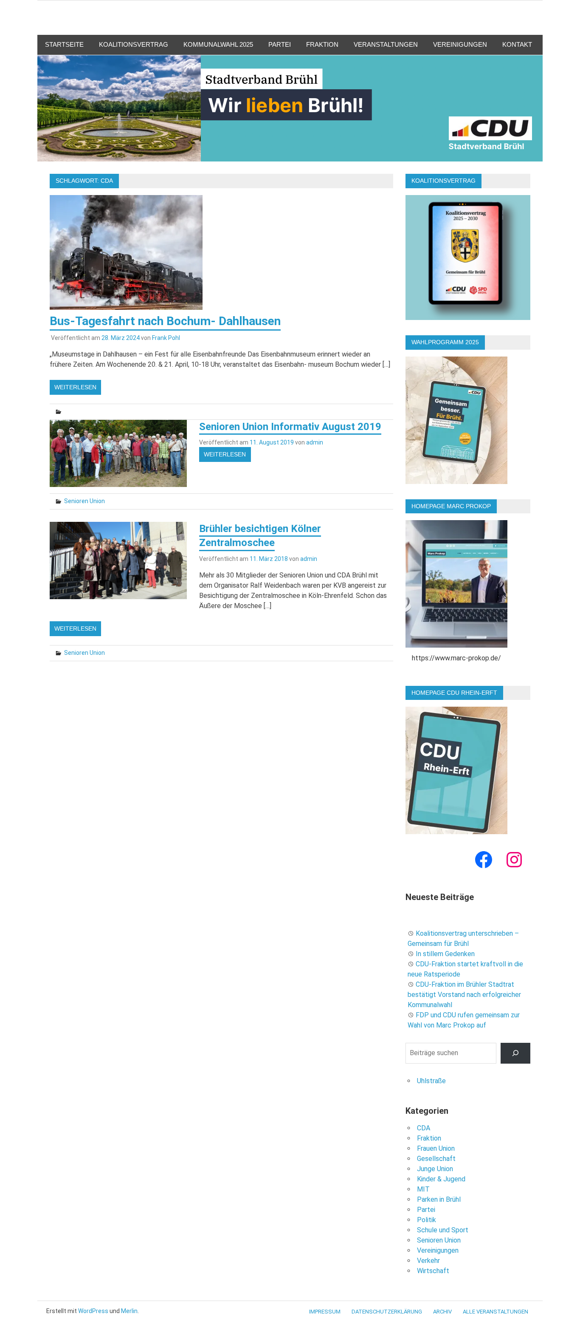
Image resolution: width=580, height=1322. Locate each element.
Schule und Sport (442, 1230)
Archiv (442, 1311)
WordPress (93, 1311)
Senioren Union (84, 501)
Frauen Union (436, 1148)
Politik (426, 1220)
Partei (279, 44)
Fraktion (322, 44)
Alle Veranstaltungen (495, 1311)
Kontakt (517, 44)
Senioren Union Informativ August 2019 (290, 427)
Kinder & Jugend (441, 1179)
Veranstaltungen (386, 44)
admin (314, 442)
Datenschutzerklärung (387, 1311)
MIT (423, 1189)
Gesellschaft (436, 1159)
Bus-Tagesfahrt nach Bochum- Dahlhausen (165, 321)
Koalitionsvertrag (133, 44)
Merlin (129, 1311)
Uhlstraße (431, 1081)
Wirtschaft (433, 1271)
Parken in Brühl (439, 1199)
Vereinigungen (460, 44)
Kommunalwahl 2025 (218, 44)
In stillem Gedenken (445, 954)
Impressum (325, 1311)
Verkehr (428, 1261)
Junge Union (435, 1169)
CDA (423, 1128)
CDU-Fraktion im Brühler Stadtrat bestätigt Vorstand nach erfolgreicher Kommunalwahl (464, 994)
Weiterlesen (75, 387)
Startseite (64, 44)
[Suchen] (516, 1053)
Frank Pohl (166, 337)
